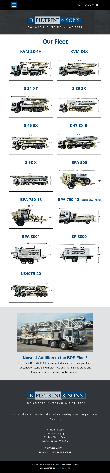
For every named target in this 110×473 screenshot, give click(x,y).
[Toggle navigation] (14, 5)
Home (16, 414)
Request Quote (89, 414)
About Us (26, 414)
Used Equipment (70, 414)
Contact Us (55, 419)
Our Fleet (38, 414)
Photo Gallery (53, 414)
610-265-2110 (88, 5)
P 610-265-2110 (53, 447)
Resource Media (63, 468)
